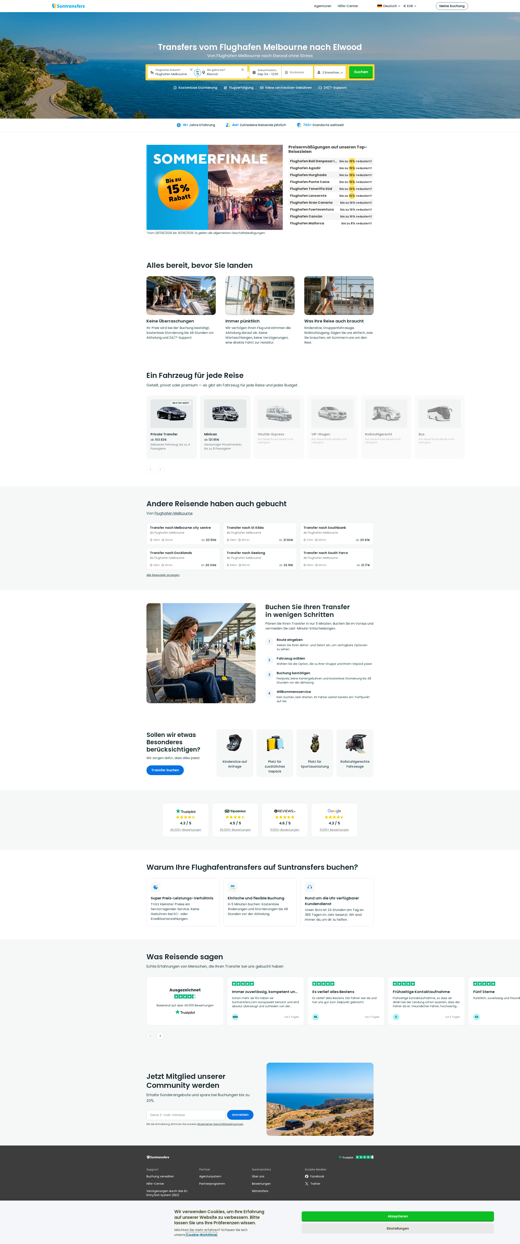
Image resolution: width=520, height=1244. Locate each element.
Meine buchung (452, 6)
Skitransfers (260, 1191)
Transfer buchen (165, 770)
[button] (191, 69)
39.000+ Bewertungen (235, 830)
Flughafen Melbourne (174, 513)
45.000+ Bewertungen (185, 830)
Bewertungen (261, 1184)
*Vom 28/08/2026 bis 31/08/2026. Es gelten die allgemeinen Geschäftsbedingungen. (205, 233)
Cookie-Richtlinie (201, 1234)
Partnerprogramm (212, 1184)
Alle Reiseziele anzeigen (163, 575)
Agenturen (322, 6)
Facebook (317, 1176)
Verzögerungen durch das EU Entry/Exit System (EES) (166, 1193)
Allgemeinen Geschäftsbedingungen (220, 1124)
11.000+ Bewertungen (284, 830)
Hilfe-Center (348, 6)
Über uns (258, 1176)
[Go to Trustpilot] (356, 1157)
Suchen (361, 71)
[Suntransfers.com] (68, 6)
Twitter (315, 1184)
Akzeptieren (398, 1216)
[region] (260, 1222)
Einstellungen (398, 1228)
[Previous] (150, 469)
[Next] (160, 469)
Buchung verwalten (160, 1176)
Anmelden (240, 1114)
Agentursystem (210, 1176)
